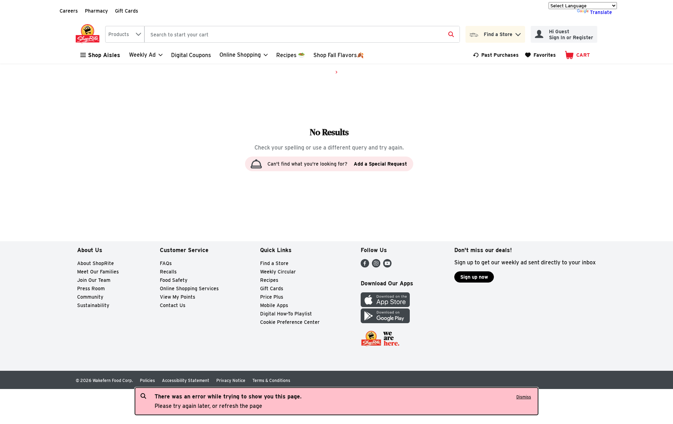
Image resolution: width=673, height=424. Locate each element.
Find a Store (274, 263)
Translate (601, 12)
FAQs (166, 263)
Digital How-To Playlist (286, 314)
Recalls (168, 271)
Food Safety (174, 280)
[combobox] (124, 34)
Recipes (269, 280)
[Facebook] (365, 265)
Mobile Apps (274, 305)
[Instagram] (376, 265)
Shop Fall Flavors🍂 (338, 55)
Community (90, 297)
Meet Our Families (98, 271)
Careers (69, 11)
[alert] (336, 401)
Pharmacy (96, 11)
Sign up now (474, 277)
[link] (496, 55)
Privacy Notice (230, 380)
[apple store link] (385, 305)
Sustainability (93, 305)
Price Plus (271, 297)
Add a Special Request (380, 164)
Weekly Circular (278, 271)
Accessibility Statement (185, 380)
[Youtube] (387, 265)
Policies (147, 380)
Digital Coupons (191, 55)
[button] (518, 33)
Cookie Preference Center (290, 322)
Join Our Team (93, 280)
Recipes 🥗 (290, 55)
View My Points (177, 297)
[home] (89, 34)
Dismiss (523, 396)
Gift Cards (126, 11)
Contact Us (172, 305)
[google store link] (385, 321)
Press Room (91, 288)
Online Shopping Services (189, 288)
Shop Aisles (104, 55)
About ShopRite (95, 263)
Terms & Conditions (271, 380)
